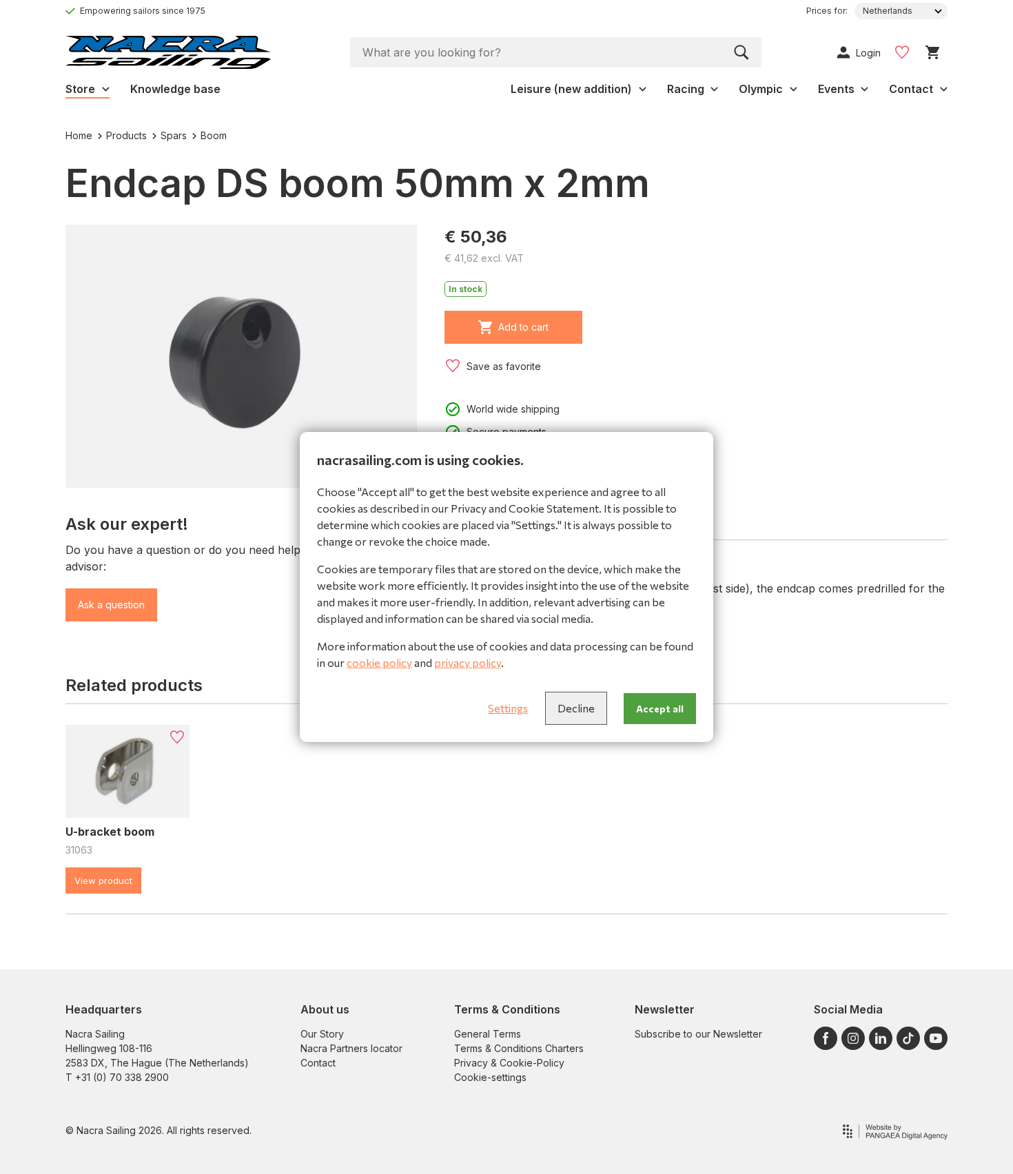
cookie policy (379, 662)
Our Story (322, 1034)
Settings (508, 707)
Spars (174, 135)
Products (126, 135)
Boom (214, 135)
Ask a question (111, 604)
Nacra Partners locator (351, 1048)
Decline (576, 707)
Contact (318, 1063)
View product (103, 880)
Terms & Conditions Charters (519, 1048)
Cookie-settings (490, 1077)
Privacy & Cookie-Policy (509, 1063)
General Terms (487, 1034)
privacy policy (467, 662)
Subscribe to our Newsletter (698, 1034)
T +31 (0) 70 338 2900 (117, 1077)
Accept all (660, 708)
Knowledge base (175, 89)
